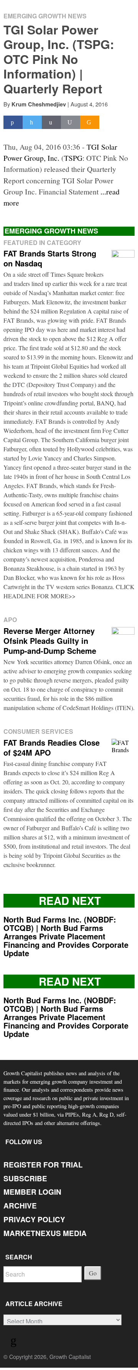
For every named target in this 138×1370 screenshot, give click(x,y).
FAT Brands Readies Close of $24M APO (51, 747)
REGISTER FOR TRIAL (43, 1164)
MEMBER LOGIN (32, 1192)
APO (10, 619)
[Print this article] (70, 122)
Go (93, 1273)
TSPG (73, 158)
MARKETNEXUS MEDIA (45, 1233)
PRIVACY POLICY (34, 1219)
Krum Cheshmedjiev (39, 104)
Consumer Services (38, 731)
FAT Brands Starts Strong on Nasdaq (49, 258)
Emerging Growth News (45, 15)
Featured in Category (42, 242)
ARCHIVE (20, 1205)
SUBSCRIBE (25, 1178)
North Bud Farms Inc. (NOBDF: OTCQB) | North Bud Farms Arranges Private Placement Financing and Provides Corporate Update (65, 936)
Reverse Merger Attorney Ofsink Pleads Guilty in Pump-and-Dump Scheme (49, 640)
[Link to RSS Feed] (14, 1342)
